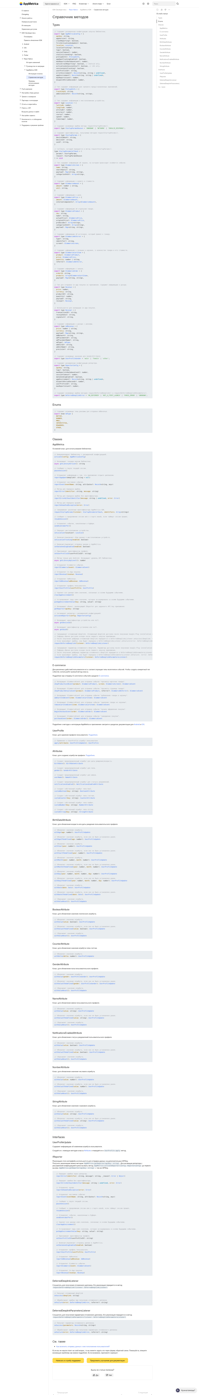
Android (137, 724)
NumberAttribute (165, 63)
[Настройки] (143, 4)
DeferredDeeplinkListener (168, 80)
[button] (145, 31)
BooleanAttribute (165, 45)
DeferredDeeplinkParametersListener (170, 83)
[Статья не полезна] (165, 9)
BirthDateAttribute (166, 42)
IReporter (163, 76)
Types (160, 18)
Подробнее (93, 735)
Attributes (163, 38)
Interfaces (161, 69)
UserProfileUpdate (166, 73)
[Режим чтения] (157, 9)
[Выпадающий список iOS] (23, 48)
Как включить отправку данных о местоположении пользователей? (83, 1346)
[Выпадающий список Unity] (23, 51)
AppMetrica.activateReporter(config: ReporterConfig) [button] (117, 1166)
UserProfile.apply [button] (112, 1151)
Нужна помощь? (188, 1390)
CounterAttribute (165, 49)
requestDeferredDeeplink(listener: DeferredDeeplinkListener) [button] (80, 1287)
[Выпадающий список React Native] (23, 59)
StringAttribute (164, 66)
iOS (143, 724)
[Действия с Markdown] (169, 9)
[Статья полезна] (161, 9)
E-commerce (164, 32)
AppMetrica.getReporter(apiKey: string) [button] (101, 1163)
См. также (161, 87)
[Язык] (148, 4)
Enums (160, 21)
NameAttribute (164, 56)
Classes (161, 25)
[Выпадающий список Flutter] (23, 55)
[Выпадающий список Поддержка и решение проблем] (20, 125)
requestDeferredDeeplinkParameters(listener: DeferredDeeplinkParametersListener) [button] (89, 1317)
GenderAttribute (165, 52)
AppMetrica (163, 28)
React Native (73, 10)
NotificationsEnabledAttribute (169, 59)
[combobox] (164, 4)
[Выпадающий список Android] (23, 44)
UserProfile (163, 35)
